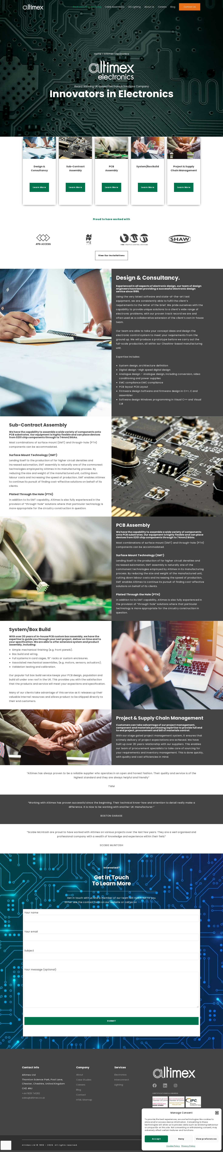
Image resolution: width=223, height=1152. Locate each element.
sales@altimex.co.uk (33, 1097)
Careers (80, 1084)
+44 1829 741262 (148, 902)
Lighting (118, 1084)
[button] (216, 1112)
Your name (31, 912)
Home (97, 54)
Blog (78, 1089)
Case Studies (83, 1079)
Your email (31, 931)
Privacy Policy (188, 1146)
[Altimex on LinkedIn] (165, 1086)
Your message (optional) (40, 969)
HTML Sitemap (84, 1099)
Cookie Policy (173, 1146)
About (79, 1074)
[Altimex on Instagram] (175, 1086)
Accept (156, 1138)
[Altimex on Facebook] (154, 1086)
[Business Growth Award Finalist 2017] (176, 1101)
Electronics (120, 1074)
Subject (29, 950)
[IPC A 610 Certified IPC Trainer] (193, 1101)
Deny (181, 1138)
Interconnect (121, 1079)
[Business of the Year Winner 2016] (160, 1101)
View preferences (206, 1138)
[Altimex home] (174, 1072)
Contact (81, 1094)
